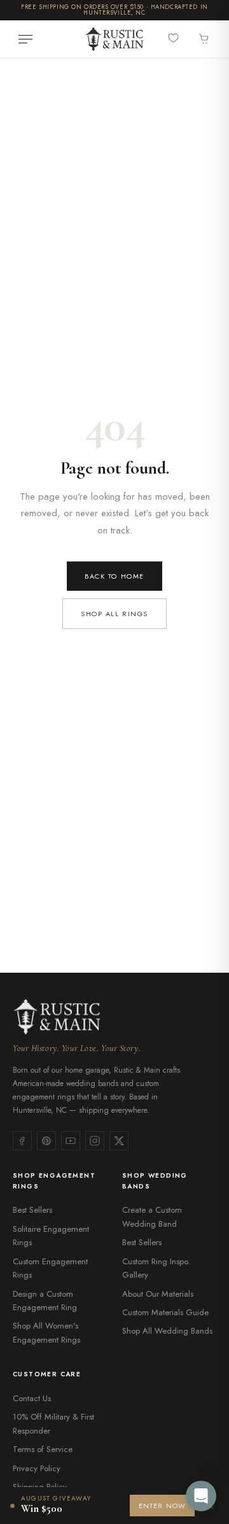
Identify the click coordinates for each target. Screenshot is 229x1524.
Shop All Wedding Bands (167, 1331)
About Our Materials (157, 1294)
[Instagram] (94, 1140)
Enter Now (162, 1505)
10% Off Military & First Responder (53, 1423)
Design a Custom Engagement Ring (45, 1300)
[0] (176, 38)
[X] (118, 1140)
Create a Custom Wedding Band (152, 1216)
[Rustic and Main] (114, 38)
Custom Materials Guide (165, 1312)
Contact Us (32, 1398)
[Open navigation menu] (25, 39)
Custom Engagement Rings (50, 1268)
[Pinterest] (46, 1140)
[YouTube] (70, 1140)
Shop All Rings (114, 614)
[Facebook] (22, 1140)
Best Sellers (32, 1210)
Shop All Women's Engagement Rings (46, 1332)
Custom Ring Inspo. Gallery (156, 1268)
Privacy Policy (36, 1468)
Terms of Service (43, 1449)
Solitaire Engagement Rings (51, 1235)
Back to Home (114, 576)
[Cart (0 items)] (204, 39)
